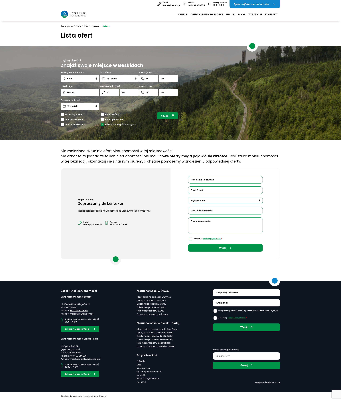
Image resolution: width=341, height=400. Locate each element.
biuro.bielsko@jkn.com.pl (88, 359)
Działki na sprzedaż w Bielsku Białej (154, 336)
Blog (241, 14)
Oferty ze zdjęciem (75, 124)
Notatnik (141, 382)
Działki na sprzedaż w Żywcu (151, 303)
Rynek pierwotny (114, 119)
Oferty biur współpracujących (121, 124)
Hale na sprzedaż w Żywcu (150, 310)
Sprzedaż (95, 26)
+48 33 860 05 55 (196, 5)
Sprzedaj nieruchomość (149, 371)
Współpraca (143, 368)
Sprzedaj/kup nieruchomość (251, 4)
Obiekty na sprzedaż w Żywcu (152, 314)
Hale (86, 26)
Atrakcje (255, 14)
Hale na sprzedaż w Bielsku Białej (153, 342)
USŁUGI (230, 14)
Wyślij (223, 248)
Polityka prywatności (148, 378)
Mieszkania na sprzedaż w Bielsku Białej (157, 329)
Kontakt (271, 14)
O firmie (182, 14)
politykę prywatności (212, 238)
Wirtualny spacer (74, 114)
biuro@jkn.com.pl (171, 5)
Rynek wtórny (112, 114)
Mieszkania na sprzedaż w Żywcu (154, 296)
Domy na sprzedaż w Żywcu (151, 300)
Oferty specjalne (74, 119)
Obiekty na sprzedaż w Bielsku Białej (155, 346)
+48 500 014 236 (78, 355)
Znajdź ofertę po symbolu (226, 349)
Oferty (78, 26)
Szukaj (165, 115)
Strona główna (67, 26)
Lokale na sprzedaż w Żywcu (151, 307)
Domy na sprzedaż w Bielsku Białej (154, 332)
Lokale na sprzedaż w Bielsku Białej (154, 339)
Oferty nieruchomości (206, 14)
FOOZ (277, 382)
